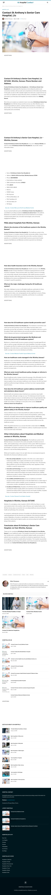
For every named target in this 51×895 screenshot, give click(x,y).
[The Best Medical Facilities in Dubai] (13, 603)
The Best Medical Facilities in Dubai (11, 611)
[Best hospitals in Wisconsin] (6, 737)
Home (3, 6)
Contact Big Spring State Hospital (18, 680)
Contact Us (5, 803)
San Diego (4, 850)
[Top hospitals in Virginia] (6, 759)
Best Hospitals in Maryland (17, 743)
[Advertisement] (25, 65)
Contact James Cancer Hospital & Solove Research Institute (24, 826)
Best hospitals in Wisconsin (17, 736)
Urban (23, 574)
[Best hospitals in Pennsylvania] (6, 781)
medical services (17, 574)
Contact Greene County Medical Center (19, 644)
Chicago (4, 842)
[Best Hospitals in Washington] (6, 752)
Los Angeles (4, 840)
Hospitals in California (6, 859)
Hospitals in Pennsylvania (7, 863)
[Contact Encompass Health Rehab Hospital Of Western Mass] (6, 675)
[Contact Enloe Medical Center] (37, 603)
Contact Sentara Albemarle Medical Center (20, 695)
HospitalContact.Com (23, 890)
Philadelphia (4, 846)
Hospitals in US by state (25, 886)
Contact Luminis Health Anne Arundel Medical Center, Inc (24, 658)
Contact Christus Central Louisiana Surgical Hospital (23, 687)
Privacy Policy (11, 803)
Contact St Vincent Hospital (17, 666)
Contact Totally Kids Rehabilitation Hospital (20, 651)
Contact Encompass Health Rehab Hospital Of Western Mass (24, 673)
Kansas (10, 574)
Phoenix (4, 844)
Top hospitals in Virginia (16, 757)
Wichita (31, 574)
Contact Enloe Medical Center (34, 611)
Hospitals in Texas (6, 868)
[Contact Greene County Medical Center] (6, 646)
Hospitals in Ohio (5, 872)
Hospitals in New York (6, 866)
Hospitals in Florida (6, 861)
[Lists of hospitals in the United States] (25, 2)
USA (27, 574)
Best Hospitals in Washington (17, 750)
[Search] (47, 2)
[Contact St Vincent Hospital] (6, 667)
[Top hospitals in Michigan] (6, 774)
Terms (16, 803)
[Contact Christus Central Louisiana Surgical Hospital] (6, 689)
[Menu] (4, 2)
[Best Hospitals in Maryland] (6, 745)
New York (4, 838)
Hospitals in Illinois (6, 870)
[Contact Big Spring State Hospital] (6, 682)
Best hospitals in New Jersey (17, 765)
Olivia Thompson (9, 18)
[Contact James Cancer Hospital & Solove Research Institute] (6, 827)
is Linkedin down (11, 800)
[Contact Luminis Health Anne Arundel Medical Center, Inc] (6, 660)
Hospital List (5, 9)
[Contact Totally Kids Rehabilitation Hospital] (6, 653)
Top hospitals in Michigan (16, 772)
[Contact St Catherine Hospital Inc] (13, 622)
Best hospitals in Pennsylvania (18, 779)
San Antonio (4, 848)
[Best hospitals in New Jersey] (6, 766)
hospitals (5, 574)
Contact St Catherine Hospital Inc (10, 630)
